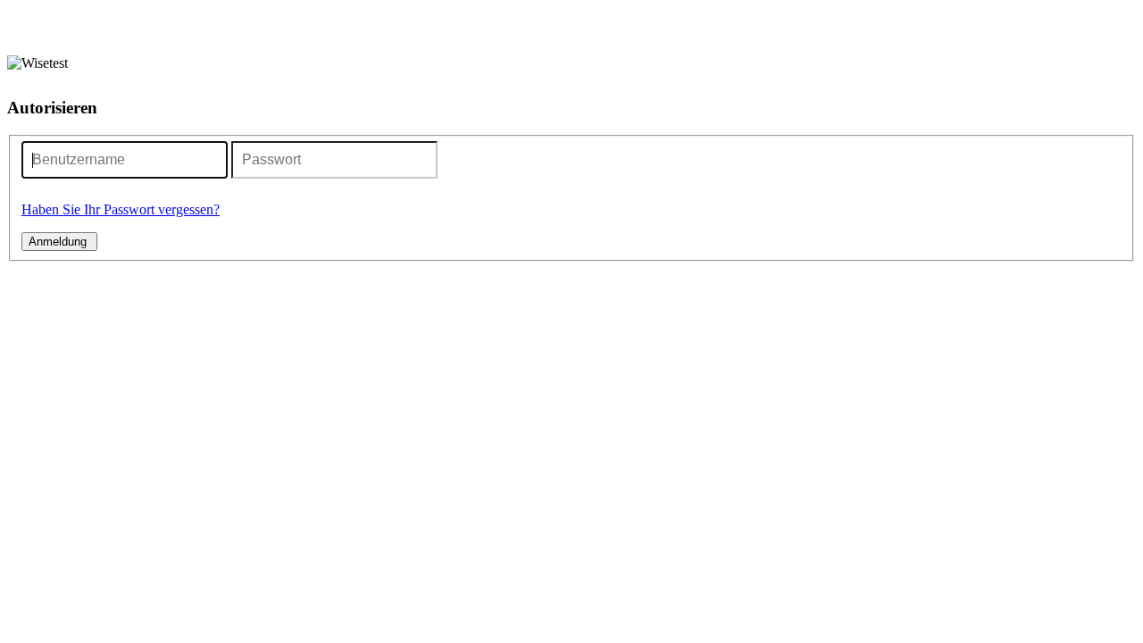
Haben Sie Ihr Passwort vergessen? (120, 209)
